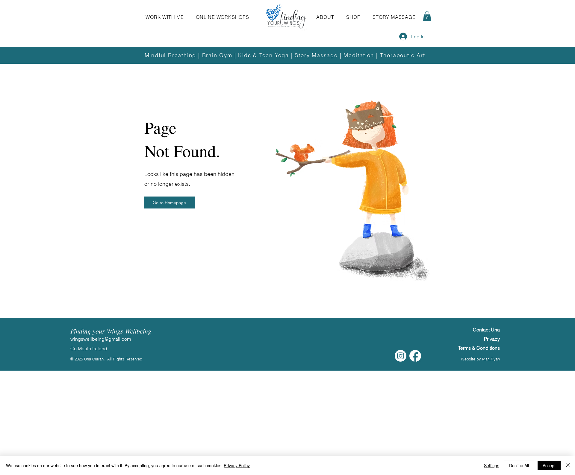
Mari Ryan (491, 359)
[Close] (567, 465)
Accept (549, 465)
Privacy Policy (237, 465)
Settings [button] (491, 465)
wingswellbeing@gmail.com (100, 339)
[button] (165, 17)
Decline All (519, 465)
